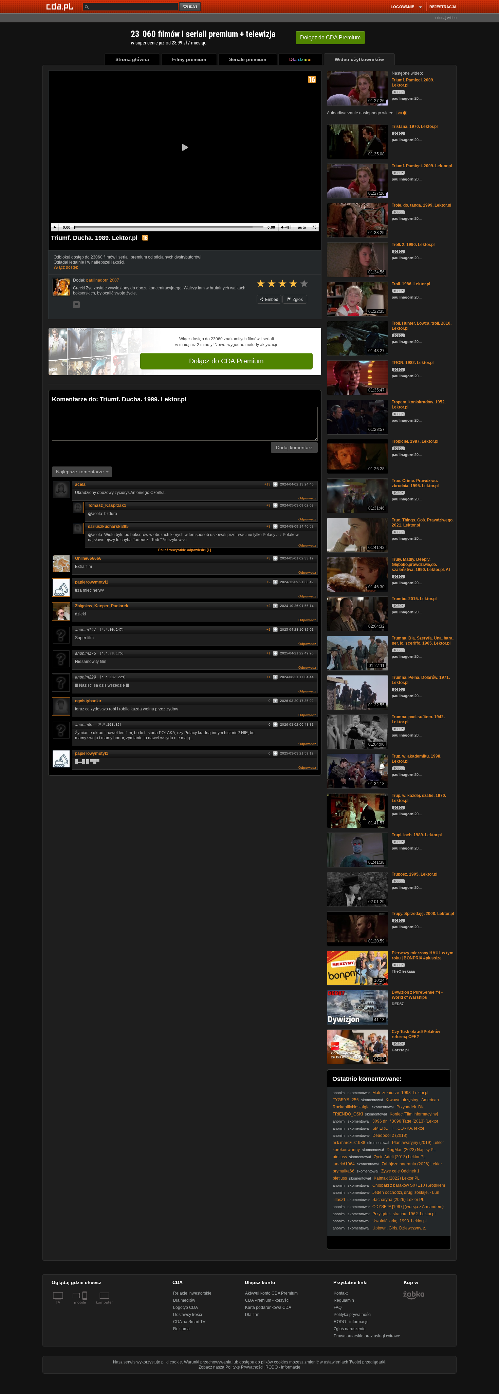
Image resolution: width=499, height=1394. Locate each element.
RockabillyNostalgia (351, 1107)
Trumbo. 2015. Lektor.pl (414, 598)
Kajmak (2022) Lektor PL (397, 1178)
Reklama (181, 1328)
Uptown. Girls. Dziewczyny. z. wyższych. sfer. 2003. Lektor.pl (379, 1231)
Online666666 (88, 558)
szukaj (190, 7)
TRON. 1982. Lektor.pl (412, 362)
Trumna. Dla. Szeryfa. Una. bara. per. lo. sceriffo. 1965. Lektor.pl (423, 641)
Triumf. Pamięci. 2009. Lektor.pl (422, 166)
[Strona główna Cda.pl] (60, 6)
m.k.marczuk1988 (349, 1142)
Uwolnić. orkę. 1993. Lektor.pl (399, 1221)
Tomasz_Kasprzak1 (107, 505)
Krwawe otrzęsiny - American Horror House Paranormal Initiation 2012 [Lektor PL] (386, 1102)
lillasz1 (339, 1199)
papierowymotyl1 (91, 582)
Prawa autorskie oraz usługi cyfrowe (367, 1336)
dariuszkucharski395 (108, 526)
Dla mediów (184, 1300)
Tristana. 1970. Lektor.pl (415, 126)
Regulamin (344, 1300)
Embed (271, 299)
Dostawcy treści (187, 1314)
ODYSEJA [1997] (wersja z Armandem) (408, 1206)
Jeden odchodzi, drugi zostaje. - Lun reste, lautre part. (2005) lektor (386, 1195)
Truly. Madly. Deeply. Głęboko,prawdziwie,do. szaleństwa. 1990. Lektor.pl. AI (421, 564)
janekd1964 (344, 1164)
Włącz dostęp (66, 267)
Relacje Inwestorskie (192, 1293)
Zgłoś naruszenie (350, 1328)
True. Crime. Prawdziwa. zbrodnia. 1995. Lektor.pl (415, 483)
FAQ (337, 1307)
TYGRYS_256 (346, 1099)
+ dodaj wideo (445, 18)
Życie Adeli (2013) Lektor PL (400, 1156)
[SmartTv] (85, 1306)
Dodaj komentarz (294, 447)
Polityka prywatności (352, 1314)
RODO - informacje (351, 1321)
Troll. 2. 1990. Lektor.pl (413, 244)
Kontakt (341, 1293)
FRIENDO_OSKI (348, 1114)
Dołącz (330, 37)
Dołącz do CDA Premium (226, 361)
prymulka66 (343, 1171)
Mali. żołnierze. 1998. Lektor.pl (400, 1092)
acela (80, 484)
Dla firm (252, 1314)
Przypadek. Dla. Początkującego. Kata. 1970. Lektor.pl (379, 1109)
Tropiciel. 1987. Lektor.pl (415, 441)
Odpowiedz (307, 498)
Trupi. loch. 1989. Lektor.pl (417, 835)
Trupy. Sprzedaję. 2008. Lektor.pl (423, 913)
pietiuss (340, 1156)
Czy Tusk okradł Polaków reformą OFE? (416, 1034)
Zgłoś (297, 299)
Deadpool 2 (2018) (389, 1135)
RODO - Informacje (282, 1367)
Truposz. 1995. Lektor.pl (414, 874)
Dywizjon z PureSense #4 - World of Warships (417, 995)
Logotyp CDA (185, 1307)
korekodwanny (346, 1149)
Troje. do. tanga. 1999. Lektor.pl (421, 205)
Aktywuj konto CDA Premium (271, 1293)
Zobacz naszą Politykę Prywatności (231, 1367)
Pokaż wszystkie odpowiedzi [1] (184, 550)
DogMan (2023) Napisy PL (411, 1149)
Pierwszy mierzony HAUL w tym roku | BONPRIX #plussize (423, 955)
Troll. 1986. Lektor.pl (411, 284)
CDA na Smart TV (189, 1321)
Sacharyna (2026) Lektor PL (398, 1199)
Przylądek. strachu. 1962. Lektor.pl (404, 1213)
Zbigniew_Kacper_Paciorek (101, 606)
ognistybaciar (88, 701)
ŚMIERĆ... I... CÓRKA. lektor (398, 1128)
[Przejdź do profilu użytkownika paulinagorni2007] (61, 287)
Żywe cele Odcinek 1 (400, 1171)
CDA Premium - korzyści (267, 1300)
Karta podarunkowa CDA (268, 1307)
